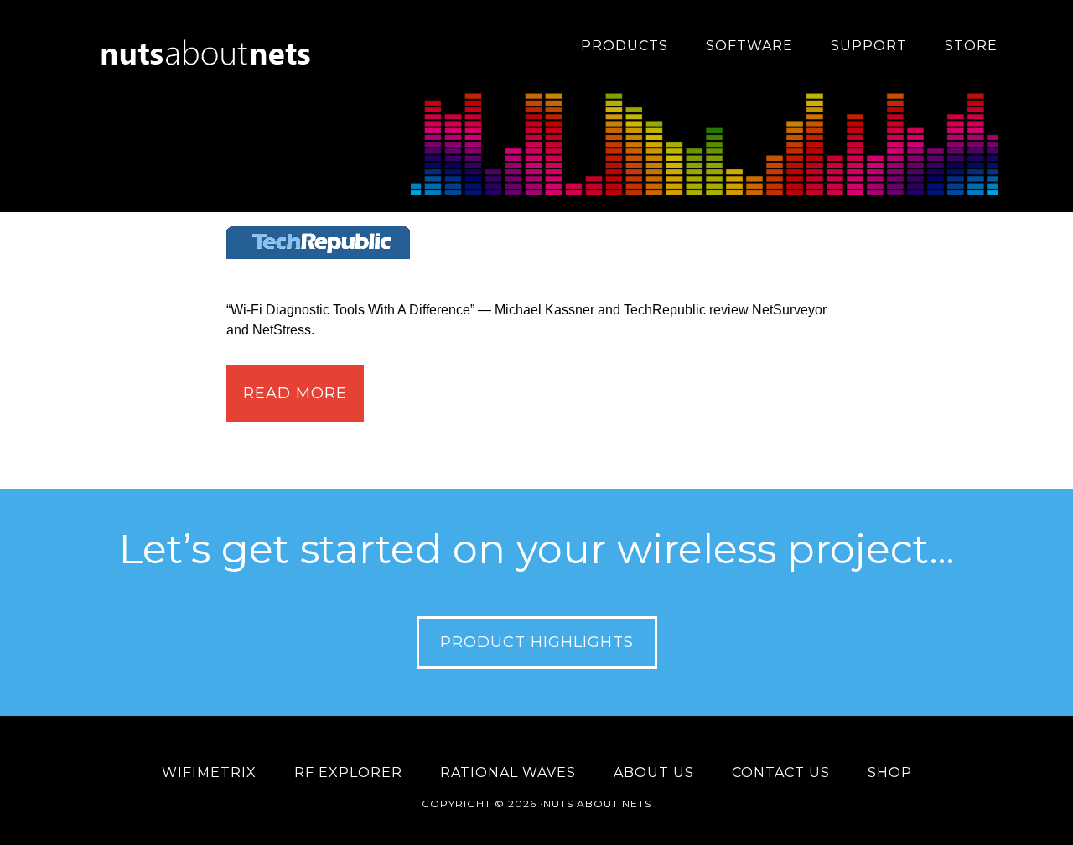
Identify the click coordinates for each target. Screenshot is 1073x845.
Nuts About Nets (209, 46)
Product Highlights (537, 642)
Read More (295, 393)
